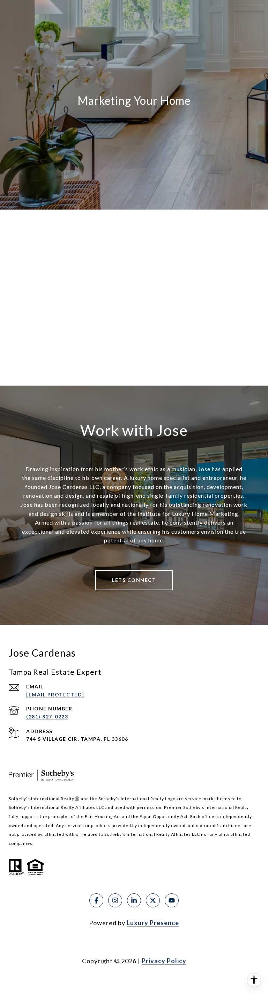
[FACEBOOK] (96, 900)
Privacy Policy (164, 961)
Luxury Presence (153, 923)
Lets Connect (134, 580)
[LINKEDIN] (134, 900)
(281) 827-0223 (47, 716)
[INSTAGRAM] (115, 900)
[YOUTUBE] (172, 900)
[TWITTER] (153, 900)
